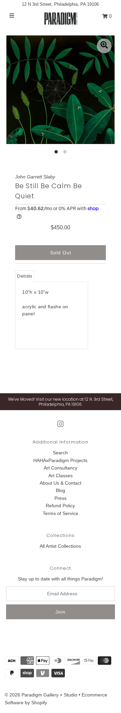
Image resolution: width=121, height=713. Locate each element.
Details (24, 276)
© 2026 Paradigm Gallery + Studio (41, 694)
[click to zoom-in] (104, 45)
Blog (60, 490)
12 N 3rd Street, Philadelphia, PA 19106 (60, 4)
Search (60, 452)
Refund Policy (60, 505)
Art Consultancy (60, 467)
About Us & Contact (60, 483)
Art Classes (60, 475)
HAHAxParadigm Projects (60, 460)
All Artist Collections (60, 546)
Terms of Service (60, 513)
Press (60, 498)
